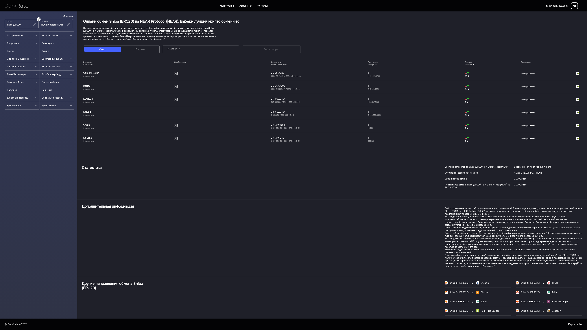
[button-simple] (34, 24)
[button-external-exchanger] (577, 73)
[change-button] (39, 19)
